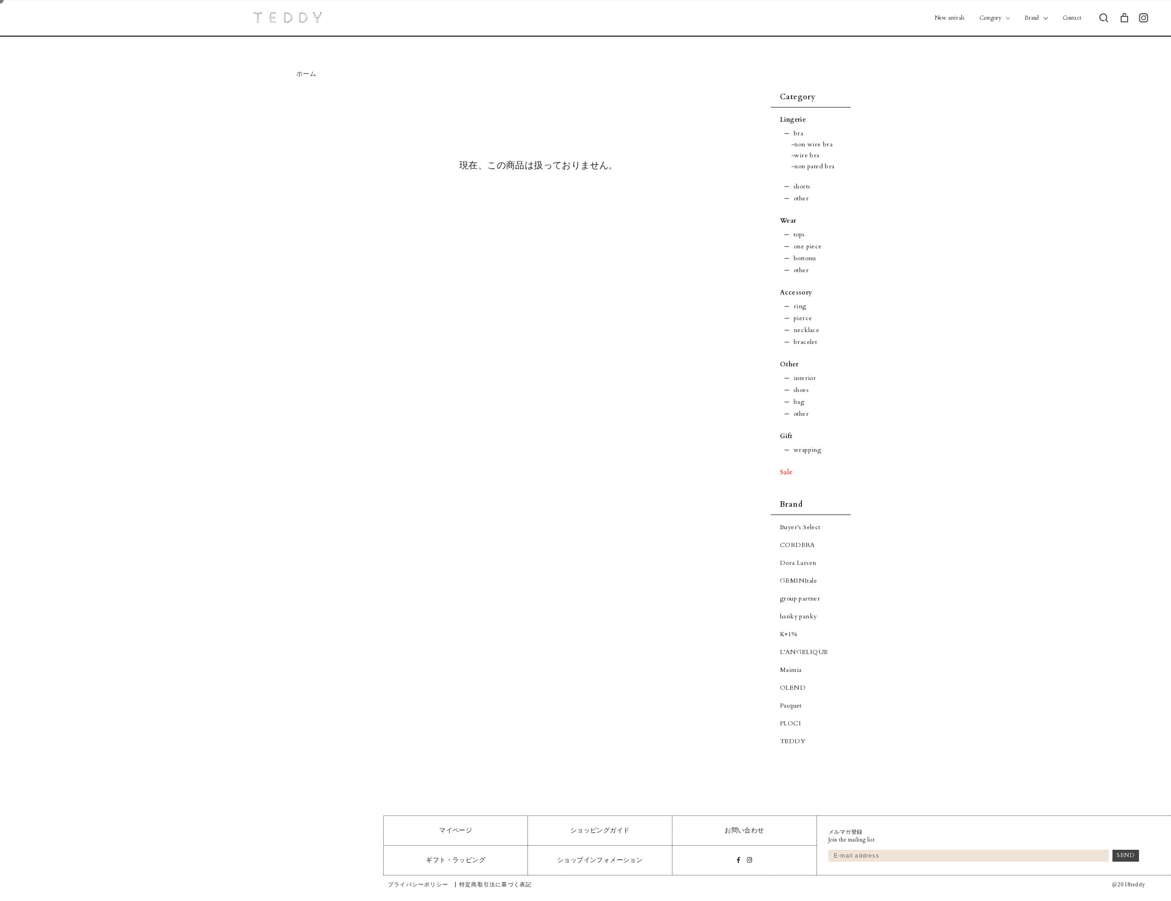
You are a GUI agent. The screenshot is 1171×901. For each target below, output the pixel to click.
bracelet (805, 342)
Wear (788, 220)
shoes (801, 390)
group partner (800, 598)
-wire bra (805, 155)
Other (789, 364)
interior (805, 378)
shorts (802, 186)
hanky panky (798, 616)
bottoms (805, 258)
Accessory (796, 292)
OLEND (793, 687)
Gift (786, 436)
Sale (786, 472)
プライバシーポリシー (418, 884)
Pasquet (791, 705)
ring (800, 306)
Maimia (790, 669)
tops (799, 234)
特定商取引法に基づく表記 (495, 884)
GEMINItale (798, 580)
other (801, 198)
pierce (803, 318)
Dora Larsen (798, 562)
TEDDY (792, 741)
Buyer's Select (800, 527)
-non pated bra (813, 166)
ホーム (306, 74)
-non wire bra (812, 144)
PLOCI (790, 723)
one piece (808, 246)
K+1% (789, 634)
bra (798, 133)
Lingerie (793, 119)
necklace (806, 330)
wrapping (807, 449)
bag (799, 401)
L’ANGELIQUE (804, 652)
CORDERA (797, 545)
